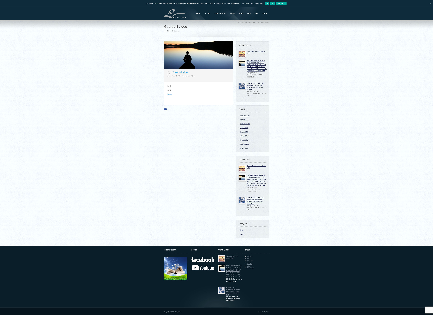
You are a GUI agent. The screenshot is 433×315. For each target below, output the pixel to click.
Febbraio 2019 (244, 144)
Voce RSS (249, 264)
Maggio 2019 (244, 140)
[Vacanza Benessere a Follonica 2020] (242, 54)
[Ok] (430, 3)
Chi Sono (249, 256)
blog (254, 22)
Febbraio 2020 (244, 116)
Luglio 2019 (244, 132)
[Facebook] (165, 109)
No (273, 3)
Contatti (249, 262)
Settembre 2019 (245, 124)
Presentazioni (250, 267)
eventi (257, 22)
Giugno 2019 (244, 136)
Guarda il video (247, 22)
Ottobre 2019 (244, 120)
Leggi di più (281, 3)
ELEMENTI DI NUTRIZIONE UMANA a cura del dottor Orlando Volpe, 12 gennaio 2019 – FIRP (233, 291)
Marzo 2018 (244, 148)
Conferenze (250, 260)
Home (240, 22)
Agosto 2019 (244, 128)
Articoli (248, 266)
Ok (267, 3)
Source (169, 94)
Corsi (248, 258)
